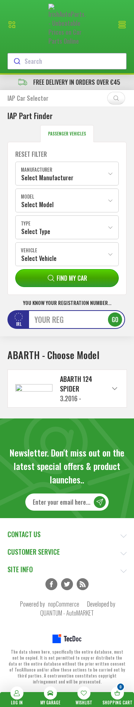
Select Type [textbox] (35, 231)
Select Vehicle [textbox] (39, 258)
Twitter (67, 584)
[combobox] (67, 61)
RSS (83, 584)
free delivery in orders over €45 (74, 82)
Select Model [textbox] (37, 204)
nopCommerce (63, 603)
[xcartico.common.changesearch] (116, 98)
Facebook (51, 584)
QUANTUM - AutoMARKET (67, 612)
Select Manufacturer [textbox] (47, 177)
